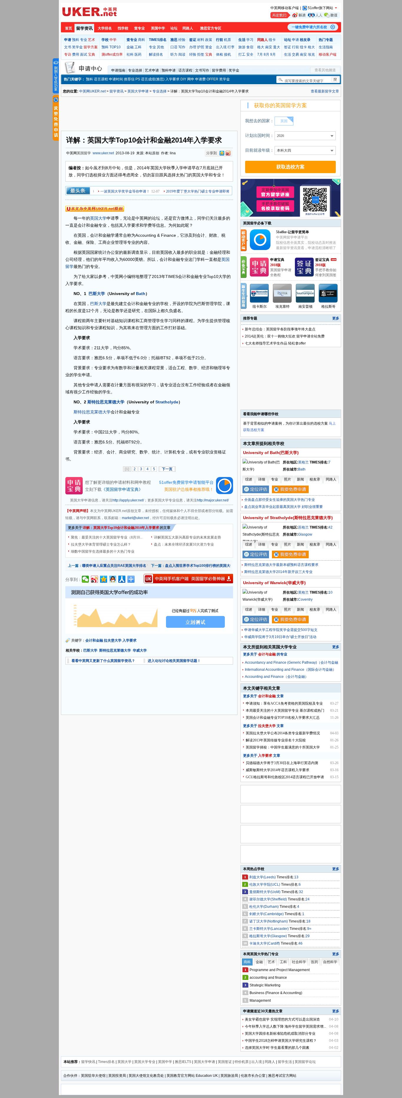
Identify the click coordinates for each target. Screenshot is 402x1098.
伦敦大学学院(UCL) (265, 884)
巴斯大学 (97, 293)
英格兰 (303, 462)
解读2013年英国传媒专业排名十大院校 (276, 740)
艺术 (91, 40)
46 (300, 943)
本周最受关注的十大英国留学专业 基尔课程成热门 (285, 710)
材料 (200, 40)
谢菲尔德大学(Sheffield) (268, 899)
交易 (295, 54)
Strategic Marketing (265, 985)
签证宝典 (322, 260)
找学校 (123, 28)
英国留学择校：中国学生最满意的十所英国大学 (283, 747)
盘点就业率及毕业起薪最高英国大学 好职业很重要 (283, 507)
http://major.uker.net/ (213, 500)
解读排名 (156, 54)
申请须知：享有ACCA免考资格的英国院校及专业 (284, 703)
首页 (68, 28)
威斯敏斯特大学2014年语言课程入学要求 (277, 770)
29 (307, 936)
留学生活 (285, 1062)
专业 (83, 40)
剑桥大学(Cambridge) (267, 914)
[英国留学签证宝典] (304, 275)
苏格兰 (303, 527)
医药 (138, 54)
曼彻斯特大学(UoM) (265, 892)
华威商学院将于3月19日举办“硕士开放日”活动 (280, 637)
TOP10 (115, 47)
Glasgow (305, 534)
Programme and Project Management (280, 970)
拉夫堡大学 (113, 640)
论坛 (173, 28)
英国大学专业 (144, 1062)
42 (330, 527)
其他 (160, 47)
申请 (295, 40)
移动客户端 (327, 54)
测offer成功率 (112, 54)
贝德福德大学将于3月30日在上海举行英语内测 (282, 763)
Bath (140, 293)
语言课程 (185, 70)
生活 (287, 54)
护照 (200, 47)
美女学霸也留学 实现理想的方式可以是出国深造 (282, 1019)
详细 (261, 479)
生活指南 (326, 47)
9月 (273, 54)
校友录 (315, 479)
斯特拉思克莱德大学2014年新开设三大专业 (278, 572)
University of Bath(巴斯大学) (271, 452)
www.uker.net (103, 153)
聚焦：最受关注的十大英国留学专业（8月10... (106, 537)
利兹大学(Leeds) (263, 877)
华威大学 (140, 650)
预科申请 (169, 70)
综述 (248, 479)
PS (137, 79)
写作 (181, 47)
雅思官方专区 (210, 28)
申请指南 (118, 70)
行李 (231, 47)
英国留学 (84, 153)
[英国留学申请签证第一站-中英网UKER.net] (89, 11)
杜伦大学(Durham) (264, 907)
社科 (130, 54)
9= (309, 929)
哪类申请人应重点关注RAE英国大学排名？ (116, 566)
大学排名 (105, 28)
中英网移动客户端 (284, 8)
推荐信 (129, 79)
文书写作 (202, 70)
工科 (138, 47)
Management (260, 1000)
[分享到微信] (85, 579)
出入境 (221, 47)
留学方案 (91, 47)
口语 (173, 47)
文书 (67, 47)
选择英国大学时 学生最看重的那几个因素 (277, 1048)
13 (296, 877)
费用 (75, 54)
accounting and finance (268, 978)
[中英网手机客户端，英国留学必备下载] (188, 578)
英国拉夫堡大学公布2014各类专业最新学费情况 (283, 733)
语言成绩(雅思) (153, 79)
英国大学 (98, 218)
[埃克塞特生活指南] (282, 293)
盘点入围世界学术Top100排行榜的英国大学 (199, 566)
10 (330, 592)
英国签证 (225, 1062)
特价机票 (242, 1062)
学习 (249, 40)
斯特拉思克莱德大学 (105, 402)
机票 (227, 40)
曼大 (276, 47)
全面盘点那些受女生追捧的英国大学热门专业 (279, 500)
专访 (67, 54)
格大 (260, 47)
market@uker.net (135, 518)
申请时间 (116, 79)
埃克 (311, 54)
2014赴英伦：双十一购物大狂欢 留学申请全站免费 (285, 336)
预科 (75, 40)
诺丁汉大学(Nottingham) (269, 921)
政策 (208, 40)
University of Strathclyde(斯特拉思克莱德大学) (288, 517)
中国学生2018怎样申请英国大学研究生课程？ (281, 1041)
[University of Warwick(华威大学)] (262, 599)
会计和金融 (94, 640)
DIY (183, 79)
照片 (287, 479)
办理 (192, 47)
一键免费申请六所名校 (309, 27)
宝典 (91, 54)
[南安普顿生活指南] (305, 293)
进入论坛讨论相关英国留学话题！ (174, 661)
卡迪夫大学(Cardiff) (265, 943)
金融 (130, 47)
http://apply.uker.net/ (128, 500)
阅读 (181, 54)
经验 (181, 40)
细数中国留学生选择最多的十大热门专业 (102, 551)
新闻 (300, 479)
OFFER (212, 79)
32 (301, 892)
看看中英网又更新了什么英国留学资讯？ (103, 661)
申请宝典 (277, 260)
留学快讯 (88, 1062)
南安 (268, 47)
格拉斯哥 (328, 306)
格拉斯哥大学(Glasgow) (268, 936)
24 (307, 899)
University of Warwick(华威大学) (274, 582)
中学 (113, 40)
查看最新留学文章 (325, 91)
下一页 (167, 469)
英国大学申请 (138, 91)
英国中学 (158, 28)
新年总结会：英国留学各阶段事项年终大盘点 (280, 329)
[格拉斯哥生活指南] (328, 293)
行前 (295, 47)
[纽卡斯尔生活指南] (259, 293)
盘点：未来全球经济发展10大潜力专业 (184, 544)
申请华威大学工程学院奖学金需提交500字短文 (281, 630)
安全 (249, 54)
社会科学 (299, 962)
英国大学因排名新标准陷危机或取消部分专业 (280, 1033)
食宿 (249, 47)
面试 (83, 54)
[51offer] (262, 249)
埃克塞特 (282, 306)
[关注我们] (305, 15)
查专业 (139, 28)
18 (308, 921)
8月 (266, 54)
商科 (141, 40)
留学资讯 (84, 28)
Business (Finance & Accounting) (276, 993)
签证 (287, 47)
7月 (260, 54)
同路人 (187, 28)
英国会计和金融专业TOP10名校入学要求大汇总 (283, 718)
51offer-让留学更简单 (292, 232)
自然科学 (330, 962)
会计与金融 (267, 654)
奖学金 (77, 47)
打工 (241, 54)
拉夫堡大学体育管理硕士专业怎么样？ (101, 544)
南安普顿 (305, 306)
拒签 (200, 54)
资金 (208, 47)
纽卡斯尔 (260, 306)
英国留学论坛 (305, 1062)
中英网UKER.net (92, 91)
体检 (219, 54)
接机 (227, 54)
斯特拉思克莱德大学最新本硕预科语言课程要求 (281, 565)
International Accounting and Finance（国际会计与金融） (290, 670)
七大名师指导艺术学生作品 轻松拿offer (275, 343)
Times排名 (106, 1062)
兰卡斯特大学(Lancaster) (269, 929)
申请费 (200, 79)
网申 (190, 79)
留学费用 (219, 70)
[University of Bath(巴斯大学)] (262, 469)
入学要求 (172, 79)
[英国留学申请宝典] (259, 275)
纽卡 (272, 40)
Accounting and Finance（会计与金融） (276, 677)
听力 (173, 54)
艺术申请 (152, 70)
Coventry (305, 599)
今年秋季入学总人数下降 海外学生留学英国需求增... (285, 1026)
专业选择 (135, 70)
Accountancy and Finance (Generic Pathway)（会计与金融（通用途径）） (291, 663)
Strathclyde (166, 402)
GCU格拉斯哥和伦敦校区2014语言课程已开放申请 (285, 777)
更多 (335, 318)
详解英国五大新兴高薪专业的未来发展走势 (187, 537)
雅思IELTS (183, 1062)
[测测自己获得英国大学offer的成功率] (149, 610)
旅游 (241, 47)
